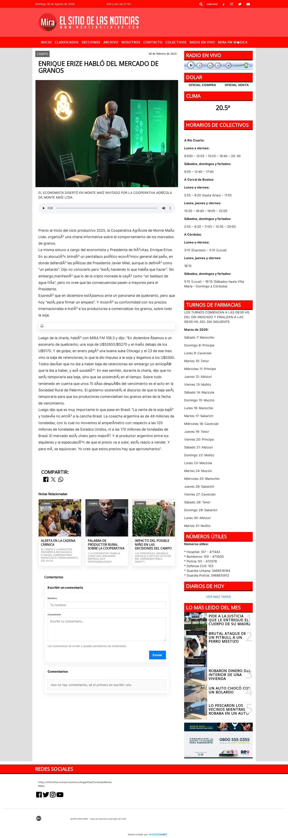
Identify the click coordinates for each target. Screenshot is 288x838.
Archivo (110, 42)
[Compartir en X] (53, 479)
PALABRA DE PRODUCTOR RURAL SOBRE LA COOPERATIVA (106, 544)
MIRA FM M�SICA (232, 42)
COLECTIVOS (176, 42)
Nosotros (130, 42)
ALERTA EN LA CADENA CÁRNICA (58, 543)
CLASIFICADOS (67, 42)
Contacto (152, 42)
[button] (201, 4)
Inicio (46, 42)
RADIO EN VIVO (202, 42)
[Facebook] (223, 4)
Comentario (54, 614)
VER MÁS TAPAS (218, 597)
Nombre (52, 598)
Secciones (91, 42)
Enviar (157, 655)
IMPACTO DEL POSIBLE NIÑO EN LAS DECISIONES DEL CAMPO (153, 544)
